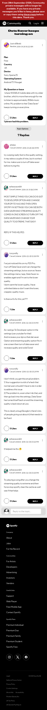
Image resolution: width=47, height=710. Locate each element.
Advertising (11, 572)
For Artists (11, 561)
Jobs (8, 543)
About (9, 537)
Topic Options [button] (22, 128)
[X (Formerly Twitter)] (18, 657)
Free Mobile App (14, 606)
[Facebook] (26, 657)
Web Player (11, 601)
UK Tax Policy (10, 701)
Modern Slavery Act (12, 697)
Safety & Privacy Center (14, 680)
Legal (8, 676)
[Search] (30, 23)
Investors (10, 577)
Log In (36, 23)
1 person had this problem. (16, 121)
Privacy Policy (10, 684)
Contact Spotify (13, 612)
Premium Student (14, 641)
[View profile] (6, 44)
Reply (35, 118)
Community (14, 23)
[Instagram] (9, 657)
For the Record (13, 548)
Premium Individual (15, 624)
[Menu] (42, 23)
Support (10, 595)
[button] (42, 45)
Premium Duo (12, 630)
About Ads (9, 692)
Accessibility (20, 692)
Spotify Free (11, 646)
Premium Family (13, 635)
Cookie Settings (12, 688)
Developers (11, 566)
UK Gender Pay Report (13, 705)
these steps (30, 14)
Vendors (10, 583)
